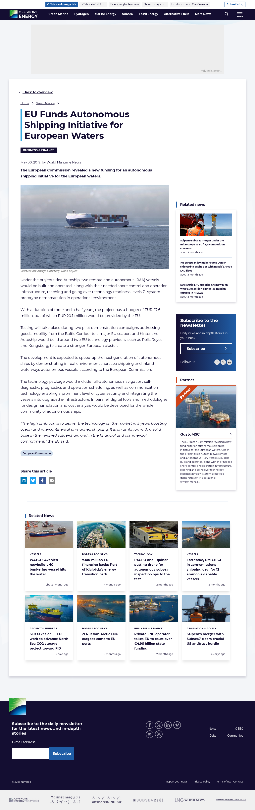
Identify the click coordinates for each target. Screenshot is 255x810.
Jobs (213, 735)
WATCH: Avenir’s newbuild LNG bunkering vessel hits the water (48, 567)
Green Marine (58, 14)
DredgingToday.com (124, 4)
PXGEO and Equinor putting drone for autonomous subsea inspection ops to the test (152, 569)
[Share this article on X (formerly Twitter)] (33, 480)
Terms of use (223, 781)
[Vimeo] (177, 725)
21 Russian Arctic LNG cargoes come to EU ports (100, 639)
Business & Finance (38, 150)
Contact (238, 781)
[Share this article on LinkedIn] (24, 480)
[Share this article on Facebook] (42, 480)
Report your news (176, 781)
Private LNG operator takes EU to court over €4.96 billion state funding (153, 641)
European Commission (36, 454)
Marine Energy (105, 14)
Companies (235, 735)
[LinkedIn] (229, 362)
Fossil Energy (148, 14)
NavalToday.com (155, 4)
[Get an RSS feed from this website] (159, 734)
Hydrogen (81, 14)
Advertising (235, 4)
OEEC (239, 728)
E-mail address (23, 742)
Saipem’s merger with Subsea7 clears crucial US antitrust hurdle (205, 639)
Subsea (127, 14)
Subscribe (196, 348)
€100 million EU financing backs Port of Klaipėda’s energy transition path (99, 567)
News (212, 728)
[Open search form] (226, 14)
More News (203, 14)
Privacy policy (201, 781)
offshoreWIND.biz (93, 4)
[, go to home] (24, 14)
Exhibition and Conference (189, 4)
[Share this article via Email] (52, 480)
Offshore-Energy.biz (61, 4)
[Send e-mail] (149, 734)
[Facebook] (217, 362)
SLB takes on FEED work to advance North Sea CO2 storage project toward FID (49, 641)
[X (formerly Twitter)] (159, 725)
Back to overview (38, 92)
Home (25, 103)
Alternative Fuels (176, 14)
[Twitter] (223, 362)
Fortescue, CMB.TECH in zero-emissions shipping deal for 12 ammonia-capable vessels (205, 569)
